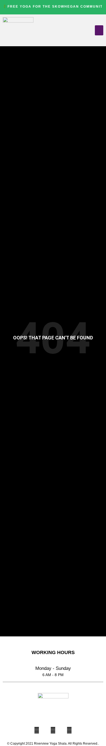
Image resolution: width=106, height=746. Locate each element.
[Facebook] (36, 730)
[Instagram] (69, 730)
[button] (99, 30)
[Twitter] (53, 730)
